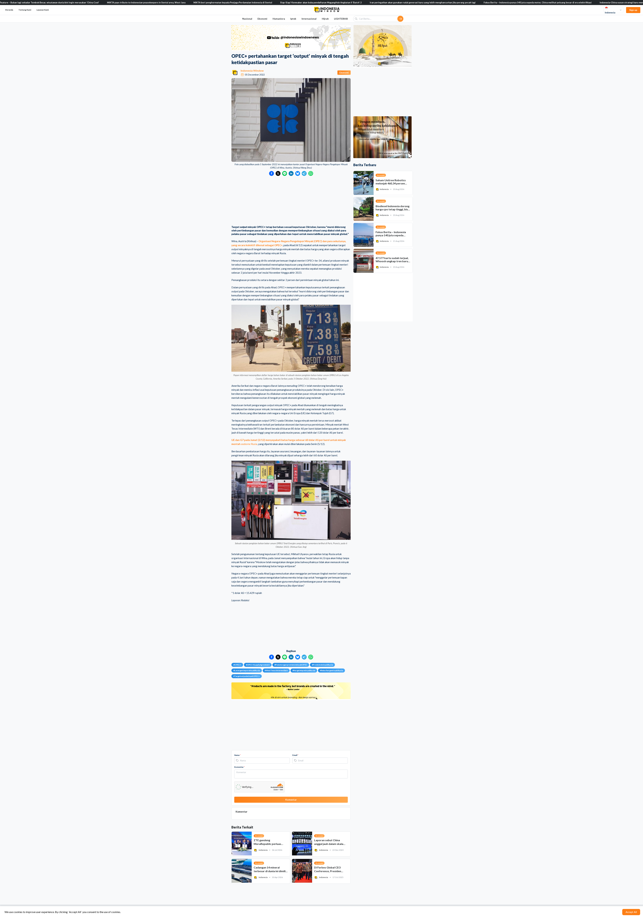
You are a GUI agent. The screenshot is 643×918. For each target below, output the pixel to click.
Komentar (239, 767)
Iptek (293, 18)
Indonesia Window (252, 70)
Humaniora (279, 18)
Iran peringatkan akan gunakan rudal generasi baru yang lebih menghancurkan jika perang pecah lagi (356, 2)
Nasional (247, 18)
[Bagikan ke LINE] (284, 173)
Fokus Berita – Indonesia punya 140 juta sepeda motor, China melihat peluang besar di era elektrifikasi (471, 2)
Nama (237, 755)
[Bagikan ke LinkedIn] (291, 173)
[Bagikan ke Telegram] (304, 173)
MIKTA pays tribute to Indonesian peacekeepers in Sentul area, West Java (80, 2)
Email (295, 755)
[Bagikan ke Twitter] (278, 173)
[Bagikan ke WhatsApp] (310, 173)
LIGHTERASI (341, 18)
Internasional (309, 18)
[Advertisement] (291, 201)
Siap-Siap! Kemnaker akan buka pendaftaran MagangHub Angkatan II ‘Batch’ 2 (254, 2)
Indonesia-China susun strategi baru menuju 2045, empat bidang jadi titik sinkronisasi (578, 2)
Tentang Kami (24, 10)
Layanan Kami (43, 10)
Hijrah (325, 18)
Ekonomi (262, 18)
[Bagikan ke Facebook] (271, 173)
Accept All (631, 911)
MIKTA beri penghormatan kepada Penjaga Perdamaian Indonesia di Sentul (166, 2)
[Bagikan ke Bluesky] (297, 173)
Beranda (9, 10)
